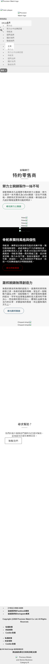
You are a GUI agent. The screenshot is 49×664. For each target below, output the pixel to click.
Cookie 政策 (10, 632)
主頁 (8, 22)
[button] (1, 130)
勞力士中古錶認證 (14, 28)
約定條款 (9, 629)
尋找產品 (3, 19)
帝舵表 (9, 31)
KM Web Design (8, 649)
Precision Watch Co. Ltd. (27, 619)
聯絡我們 (10, 40)
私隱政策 (9, 627)
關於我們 (10, 37)
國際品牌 (10, 34)
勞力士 (9, 25)
